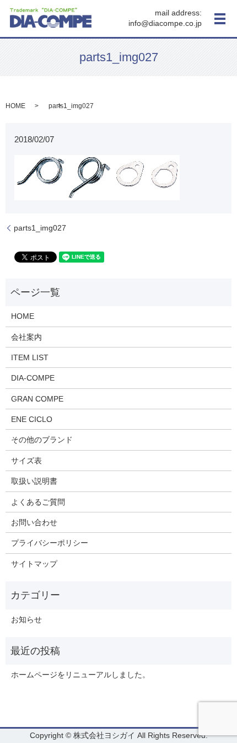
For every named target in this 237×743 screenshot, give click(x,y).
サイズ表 (26, 460)
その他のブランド (42, 439)
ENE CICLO (31, 419)
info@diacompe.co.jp (165, 23)
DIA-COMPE (33, 377)
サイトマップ (34, 563)
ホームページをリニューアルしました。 (80, 674)
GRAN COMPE (37, 398)
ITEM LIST (30, 357)
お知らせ (26, 619)
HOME (15, 106)
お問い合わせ (34, 522)
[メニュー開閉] (219, 18)
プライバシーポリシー (49, 542)
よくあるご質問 (38, 502)
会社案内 (26, 337)
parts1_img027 (40, 227)
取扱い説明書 (34, 481)
